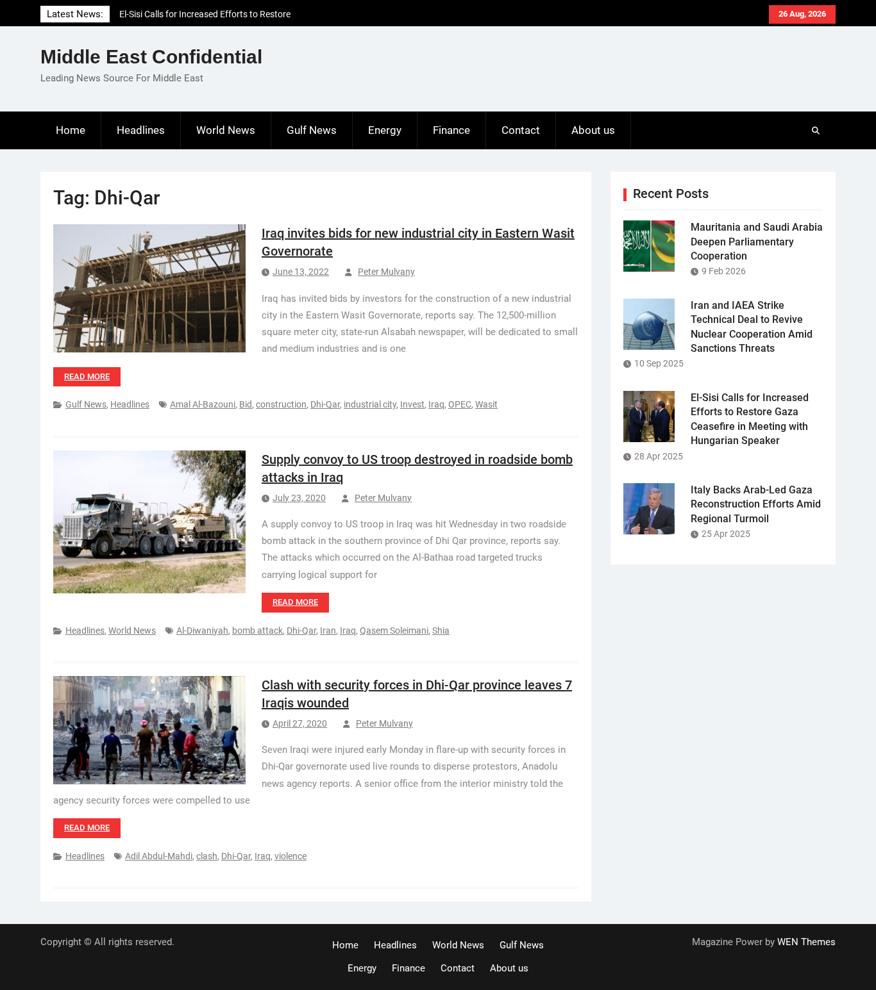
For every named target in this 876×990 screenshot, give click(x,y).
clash (206, 856)
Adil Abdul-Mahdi (158, 856)
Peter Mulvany (386, 272)
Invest (412, 404)
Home (70, 130)
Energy (384, 130)
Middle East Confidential (151, 56)
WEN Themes (806, 942)
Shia (441, 630)
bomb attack (257, 630)
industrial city (370, 404)
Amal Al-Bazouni (202, 404)
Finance (451, 130)
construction (281, 404)
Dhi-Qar (325, 404)
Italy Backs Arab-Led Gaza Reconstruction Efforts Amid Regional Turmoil (756, 504)
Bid (245, 404)
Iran (328, 630)
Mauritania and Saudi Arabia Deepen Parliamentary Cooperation (757, 241)
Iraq (436, 404)
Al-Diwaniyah (202, 630)
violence (290, 856)
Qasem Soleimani (394, 630)
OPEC (459, 404)
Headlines (141, 130)
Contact (520, 130)
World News (225, 130)
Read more (87, 376)
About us (593, 130)
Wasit (486, 404)
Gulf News (312, 130)
